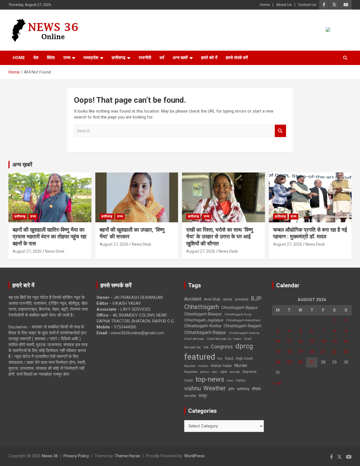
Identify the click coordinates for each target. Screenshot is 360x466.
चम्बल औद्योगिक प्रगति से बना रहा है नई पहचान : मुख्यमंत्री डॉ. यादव (310, 233)
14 (323, 341)
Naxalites (190, 372)
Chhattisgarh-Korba (202, 325)
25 (289, 362)
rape (223, 371)
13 (312, 341)
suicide (235, 372)
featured (199, 357)
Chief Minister (194, 339)
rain (214, 372)
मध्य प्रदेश (190, 396)
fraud (229, 358)
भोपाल (256, 388)
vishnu (192, 388)
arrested (241, 299)
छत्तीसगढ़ (118, 57)
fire (220, 358)
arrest (227, 299)
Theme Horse (127, 455)
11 (289, 341)
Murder (241, 365)
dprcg (244, 346)
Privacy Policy (76, 455)
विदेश (51, 57)
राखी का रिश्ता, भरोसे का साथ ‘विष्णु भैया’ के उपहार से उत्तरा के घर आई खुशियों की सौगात (219, 237)
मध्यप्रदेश (91, 57)
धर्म (161, 57)
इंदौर (231, 389)
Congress (222, 346)
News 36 (50, 455)
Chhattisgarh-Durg (237, 314)
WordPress (194, 455)
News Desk (54, 251)
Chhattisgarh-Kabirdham (243, 320)
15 (334, 341)
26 (300, 362)
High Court (244, 358)
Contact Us (307, 5)
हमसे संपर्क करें (237, 57)
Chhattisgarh (201, 306)
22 (334, 351)
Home (265, 5)
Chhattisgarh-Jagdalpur (204, 320)
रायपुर (203, 395)
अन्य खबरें (180, 57)
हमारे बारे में (209, 57)
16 (346, 341)
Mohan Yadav (221, 366)
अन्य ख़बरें (22, 164)
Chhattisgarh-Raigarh (243, 326)
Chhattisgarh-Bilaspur (203, 314)
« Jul (276, 383)
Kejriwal (189, 366)
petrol (204, 372)
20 (312, 351)
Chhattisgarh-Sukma (244, 333)
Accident (192, 299)
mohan (203, 366)
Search (280, 131)
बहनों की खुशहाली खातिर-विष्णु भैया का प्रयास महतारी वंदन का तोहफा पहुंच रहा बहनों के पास (49, 237)
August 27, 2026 (27, 251)
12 (300, 341)
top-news (209, 379)
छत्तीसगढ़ (243, 389)
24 (278, 362)
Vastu (240, 380)
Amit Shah (212, 299)
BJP (256, 298)
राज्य (66, 57)
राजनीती (145, 57)
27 (312, 362)
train (230, 380)
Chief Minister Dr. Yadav (224, 339)
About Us (284, 5)
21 (323, 351)
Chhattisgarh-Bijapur (239, 307)
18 (289, 351)
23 (346, 351)
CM (205, 347)
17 (278, 351)
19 (300, 351)
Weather (214, 388)
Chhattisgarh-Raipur (205, 332)
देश (36, 57)
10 (278, 341)
